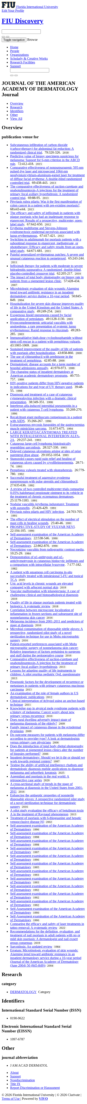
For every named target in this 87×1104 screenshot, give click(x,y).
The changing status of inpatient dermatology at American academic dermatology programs (41, 373)
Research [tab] (16, 107)
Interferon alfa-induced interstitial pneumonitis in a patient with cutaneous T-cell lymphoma (43, 407)
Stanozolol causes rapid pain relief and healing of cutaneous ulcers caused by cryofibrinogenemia (42, 460)
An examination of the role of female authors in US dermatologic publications (44, 695)
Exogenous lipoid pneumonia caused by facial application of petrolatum (40, 317)
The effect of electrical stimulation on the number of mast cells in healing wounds (44, 521)
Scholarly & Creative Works (29, 58)
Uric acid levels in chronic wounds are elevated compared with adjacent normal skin (41, 585)
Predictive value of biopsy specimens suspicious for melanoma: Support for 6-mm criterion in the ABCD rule (45, 160)
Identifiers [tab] (16, 111)
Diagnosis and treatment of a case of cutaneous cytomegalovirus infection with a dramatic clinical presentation (43, 398)
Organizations (19, 55)
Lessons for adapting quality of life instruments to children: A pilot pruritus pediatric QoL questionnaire (45, 672)
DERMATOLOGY (23, 992)
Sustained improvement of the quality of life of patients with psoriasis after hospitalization (46, 351)
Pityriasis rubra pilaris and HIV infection (37, 511)
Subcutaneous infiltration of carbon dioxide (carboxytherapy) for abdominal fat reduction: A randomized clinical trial (42, 148)
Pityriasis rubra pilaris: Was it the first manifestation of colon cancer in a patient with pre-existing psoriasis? (46, 203)
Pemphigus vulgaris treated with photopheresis (41, 470)
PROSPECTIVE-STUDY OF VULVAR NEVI (42, 527)
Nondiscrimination (22, 1080)
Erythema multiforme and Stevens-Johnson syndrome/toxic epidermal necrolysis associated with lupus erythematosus (45, 231)
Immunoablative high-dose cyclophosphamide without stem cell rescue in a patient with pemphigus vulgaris (46, 339)
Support (15, 66)
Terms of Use (11, 1098)
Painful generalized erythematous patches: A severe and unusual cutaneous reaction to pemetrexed (47, 256)
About (14, 1072)
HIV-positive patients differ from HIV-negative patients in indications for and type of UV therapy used (47, 385)
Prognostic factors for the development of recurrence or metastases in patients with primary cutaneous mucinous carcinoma (47, 685)
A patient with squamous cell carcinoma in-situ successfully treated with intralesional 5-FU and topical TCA (46, 576)
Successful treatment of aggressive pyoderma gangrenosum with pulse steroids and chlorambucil (43, 479)
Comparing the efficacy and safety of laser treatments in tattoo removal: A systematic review (47, 925)
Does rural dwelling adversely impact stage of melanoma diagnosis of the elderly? (40, 721)
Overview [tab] (16, 103)
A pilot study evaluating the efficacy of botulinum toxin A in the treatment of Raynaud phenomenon (47, 812)
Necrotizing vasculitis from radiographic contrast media (47, 549)
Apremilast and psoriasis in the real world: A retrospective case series (39, 778)
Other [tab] (14, 115)
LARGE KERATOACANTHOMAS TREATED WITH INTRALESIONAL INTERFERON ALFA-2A (45, 436)
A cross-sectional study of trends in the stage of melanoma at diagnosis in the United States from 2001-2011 (46, 787)
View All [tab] (16, 118)
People (14, 51)
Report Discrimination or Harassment (35, 1088)
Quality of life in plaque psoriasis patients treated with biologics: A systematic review (46, 604)
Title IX (15, 1084)
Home (14, 47)
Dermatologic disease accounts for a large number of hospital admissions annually (45, 366)
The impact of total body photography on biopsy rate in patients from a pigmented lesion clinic (47, 279)
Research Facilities (22, 62)
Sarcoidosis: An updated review (31, 946)
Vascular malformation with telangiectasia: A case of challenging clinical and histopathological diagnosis (44, 593)
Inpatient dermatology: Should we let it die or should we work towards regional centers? (47, 759)
